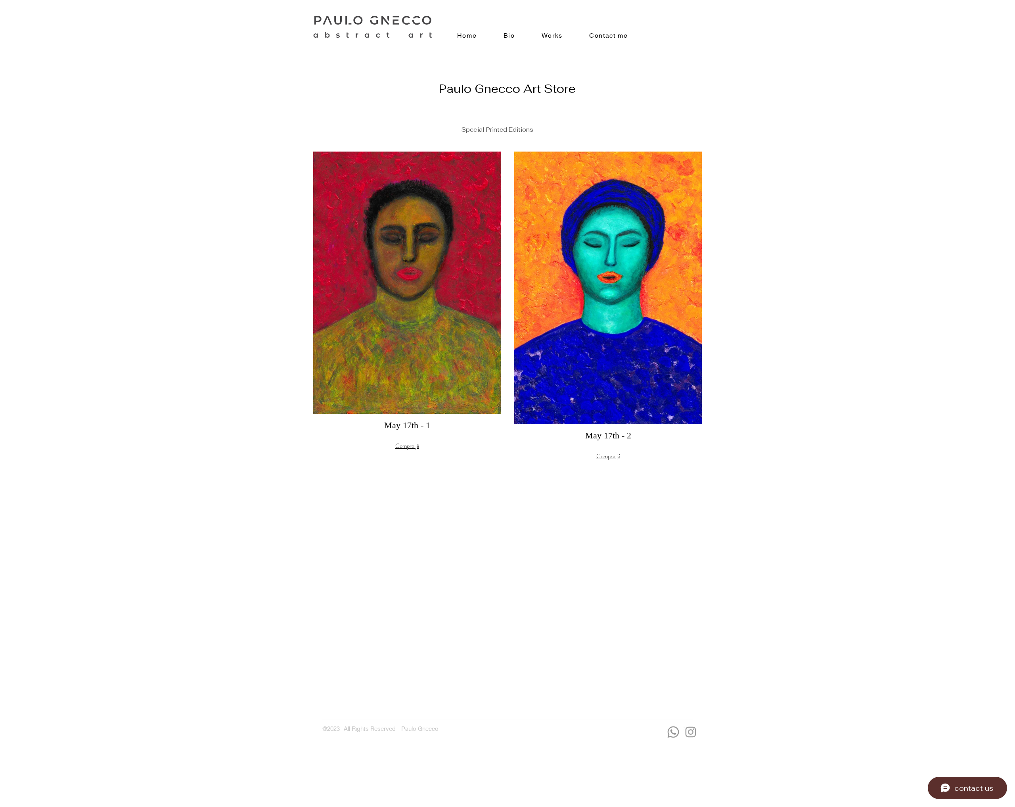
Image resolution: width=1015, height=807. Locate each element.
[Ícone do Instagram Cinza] (691, 732)
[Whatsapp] (673, 732)
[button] (407, 321)
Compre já (407, 446)
